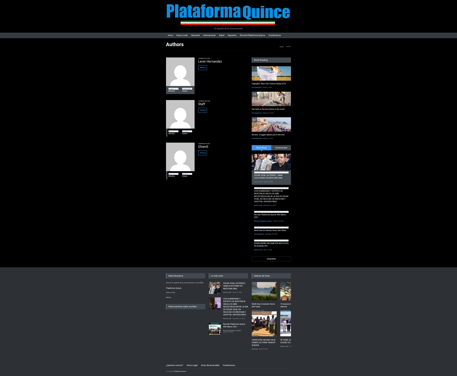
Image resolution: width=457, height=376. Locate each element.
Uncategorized (257, 87)
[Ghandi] (180, 157)
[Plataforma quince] (228, 21)
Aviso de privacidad (210, 365)
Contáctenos (275, 35)
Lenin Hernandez (210, 61)
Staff (201, 104)
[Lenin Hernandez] (180, 71)
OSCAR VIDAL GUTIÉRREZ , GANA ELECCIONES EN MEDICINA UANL (234, 286)
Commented (281, 147)
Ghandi (203, 147)
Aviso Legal (192, 365)
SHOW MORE (271, 259)
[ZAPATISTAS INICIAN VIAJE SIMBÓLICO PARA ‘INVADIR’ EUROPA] (264, 323)
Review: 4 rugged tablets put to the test (268, 135)
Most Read (261, 147)
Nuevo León (182, 35)
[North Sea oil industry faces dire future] (264, 291)
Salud (221, 35)
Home (282, 46)
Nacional (195, 35)
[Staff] (180, 114)
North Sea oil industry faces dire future (270, 230)
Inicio (170, 35)
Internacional (209, 35)
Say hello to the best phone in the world (268, 109)
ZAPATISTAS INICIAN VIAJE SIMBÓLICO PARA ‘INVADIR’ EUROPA (264, 342)
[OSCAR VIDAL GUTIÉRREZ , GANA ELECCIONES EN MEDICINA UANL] (271, 162)
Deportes (232, 35)
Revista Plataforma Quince (252, 35)
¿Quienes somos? (174, 365)
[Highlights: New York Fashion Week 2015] (271, 73)
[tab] (261, 148)
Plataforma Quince (180, 371)
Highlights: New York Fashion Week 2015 (269, 84)
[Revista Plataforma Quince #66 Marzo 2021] (215, 329)
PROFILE (203, 68)
